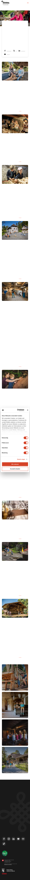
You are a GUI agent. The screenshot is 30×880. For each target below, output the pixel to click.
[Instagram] (9, 834)
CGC (10, 873)
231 (17, 97)
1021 (11, 193)
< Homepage (6, 23)
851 (11, 525)
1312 (11, 336)
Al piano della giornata (10, 111)
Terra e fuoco (7, 563)
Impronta (4, 873)
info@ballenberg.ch (7, 791)
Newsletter (5, 817)
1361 (23, 336)
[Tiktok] (4, 839)
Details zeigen (21, 459)
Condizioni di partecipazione (20, 873)
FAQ (3, 820)
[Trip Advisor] (23, 834)
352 (23, 256)
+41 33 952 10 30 (6, 789)
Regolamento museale (23, 875)
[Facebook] (4, 834)
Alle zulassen (15, 464)
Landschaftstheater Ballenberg (10, 823)
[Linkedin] (14, 834)
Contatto (4, 814)
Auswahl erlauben (15, 469)
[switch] (26, 443)
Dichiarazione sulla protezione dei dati (9, 875)
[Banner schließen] (27, 410)
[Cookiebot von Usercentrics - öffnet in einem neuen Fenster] (18, 410)
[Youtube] (18, 834)
